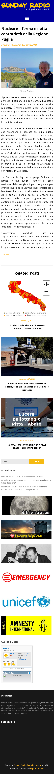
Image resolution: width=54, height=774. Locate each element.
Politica (6, 254)
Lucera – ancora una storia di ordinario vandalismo (22, 476)
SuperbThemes (37, 768)
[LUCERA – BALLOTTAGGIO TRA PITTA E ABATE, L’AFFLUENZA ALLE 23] (27, 417)
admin (7, 45)
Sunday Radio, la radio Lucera (27, 765)
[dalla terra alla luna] (27, 505)
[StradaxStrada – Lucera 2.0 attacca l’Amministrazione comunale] (27, 297)
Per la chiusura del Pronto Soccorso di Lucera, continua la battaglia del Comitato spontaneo (27, 386)
